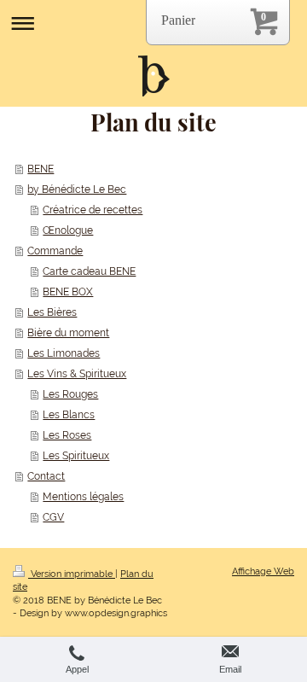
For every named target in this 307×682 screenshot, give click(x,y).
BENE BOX (68, 292)
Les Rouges (70, 394)
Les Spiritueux (76, 456)
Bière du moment (68, 333)
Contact (46, 476)
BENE (40, 169)
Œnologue (68, 230)
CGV (53, 517)
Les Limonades (63, 353)
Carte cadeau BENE (89, 271)
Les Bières (52, 312)
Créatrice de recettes (92, 210)
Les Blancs (69, 415)
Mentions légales (83, 497)
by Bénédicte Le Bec (76, 189)
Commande (55, 251)
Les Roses (67, 435)
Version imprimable (71, 574)
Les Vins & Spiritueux (76, 374)
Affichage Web (263, 571)
